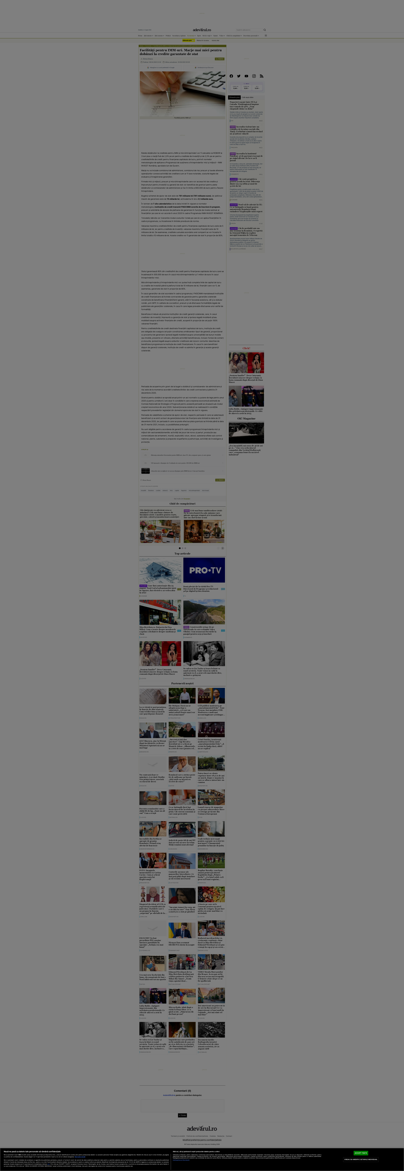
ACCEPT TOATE (361, 1153)
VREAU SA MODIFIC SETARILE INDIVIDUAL (360, 1159)
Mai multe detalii (80, 1157)
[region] (202, 1159)
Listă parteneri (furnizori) (181, 1160)
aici (49, 1164)
